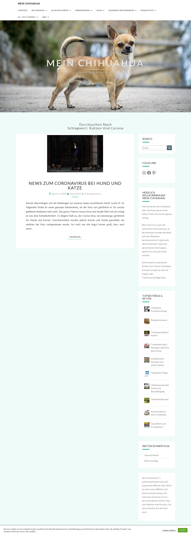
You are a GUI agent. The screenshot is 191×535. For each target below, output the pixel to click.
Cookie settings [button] (169, 530)
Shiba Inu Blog (151, 460)
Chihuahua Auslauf (159, 399)
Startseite (22, 10)
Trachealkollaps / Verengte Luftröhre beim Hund (160, 347)
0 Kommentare (93, 194)
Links (44, 17)
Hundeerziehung (82, 10)
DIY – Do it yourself (27, 17)
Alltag (99, 10)
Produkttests (147, 10)
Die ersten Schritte (60, 10)
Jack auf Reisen (151, 455)
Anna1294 (75, 194)
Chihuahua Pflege (159, 372)
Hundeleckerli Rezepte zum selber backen (157, 361)
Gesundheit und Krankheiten (121, 10)
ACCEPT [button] (183, 530)
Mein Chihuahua (29, 3)
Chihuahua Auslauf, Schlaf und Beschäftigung (160, 388)
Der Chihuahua (38, 10)
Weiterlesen (75, 236)
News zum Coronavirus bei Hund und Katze (75, 185)
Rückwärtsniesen (159, 320)
